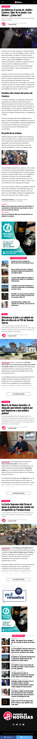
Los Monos (5, 201)
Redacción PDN (12, 24)
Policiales (13, 201)
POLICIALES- (6, 362)
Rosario (20, 201)
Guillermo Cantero (21, 199)
